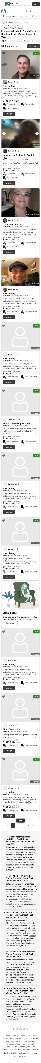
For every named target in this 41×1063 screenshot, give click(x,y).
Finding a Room (29, 1041)
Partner (7, 1036)
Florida (25, 23)
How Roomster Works (31, 1049)
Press (12, 1038)
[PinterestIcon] (24, 1029)
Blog (8, 1041)
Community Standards (26, 1047)
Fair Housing (34, 1038)
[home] (3, 22)
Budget (27, 41)
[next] (37, 16)
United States (13, 23)
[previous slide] (5, 133)
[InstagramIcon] (27, 1029)
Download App (16, 1041)
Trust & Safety (11, 1047)
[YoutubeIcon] (20, 1029)
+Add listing (33, 46)
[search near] (3, 16)
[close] (2, 4)
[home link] (3, 11)
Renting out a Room (13, 1044)
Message (9, 114)
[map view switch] (20, 820)
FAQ (28, 1036)
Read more (10, 623)
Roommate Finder (28, 1044)
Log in (28, 11)
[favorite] (3, 53)
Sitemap (15, 1036)
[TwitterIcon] (17, 1029)
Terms (22, 1036)
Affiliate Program (22, 1038)
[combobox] (18, 16)
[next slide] (35, 133)
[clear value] (33, 16)
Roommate (16, 41)
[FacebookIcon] (13, 1029)
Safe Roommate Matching (11, 1049)
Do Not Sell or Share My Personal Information (20, 1053)
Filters (36, 41)
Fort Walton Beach (11, 26)
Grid (6, 41)
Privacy (5, 1038)
